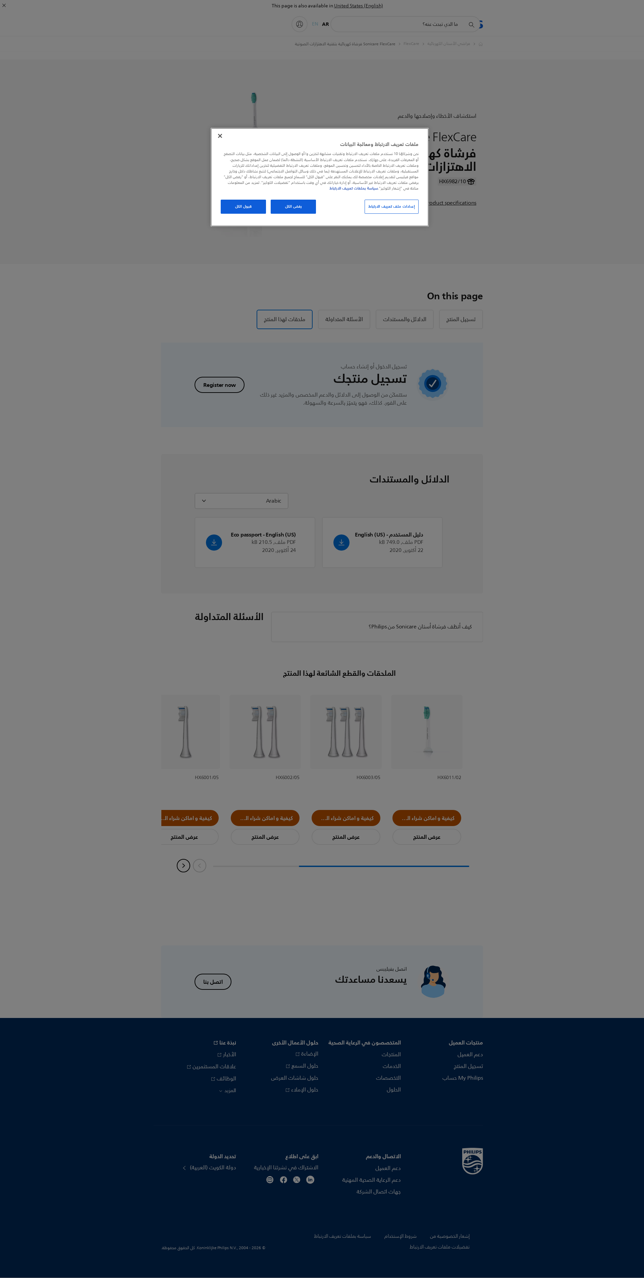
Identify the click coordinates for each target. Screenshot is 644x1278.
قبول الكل (243, 206)
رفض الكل (293, 206)
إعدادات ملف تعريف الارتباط (391, 206)
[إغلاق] (220, 136)
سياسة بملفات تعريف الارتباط (353, 188)
